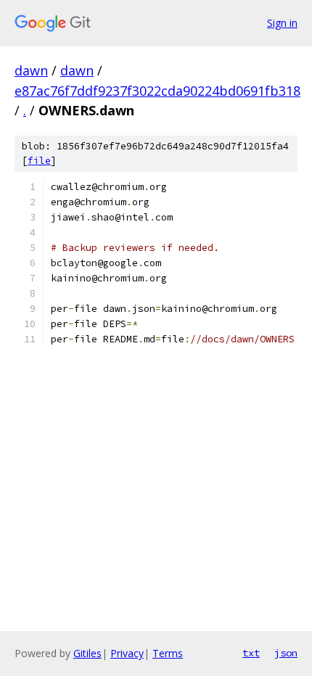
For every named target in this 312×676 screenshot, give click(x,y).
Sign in (282, 23)
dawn (31, 70)
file (39, 160)
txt (251, 652)
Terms (167, 653)
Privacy (127, 653)
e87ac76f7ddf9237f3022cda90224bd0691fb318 (157, 90)
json (285, 652)
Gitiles (87, 653)
